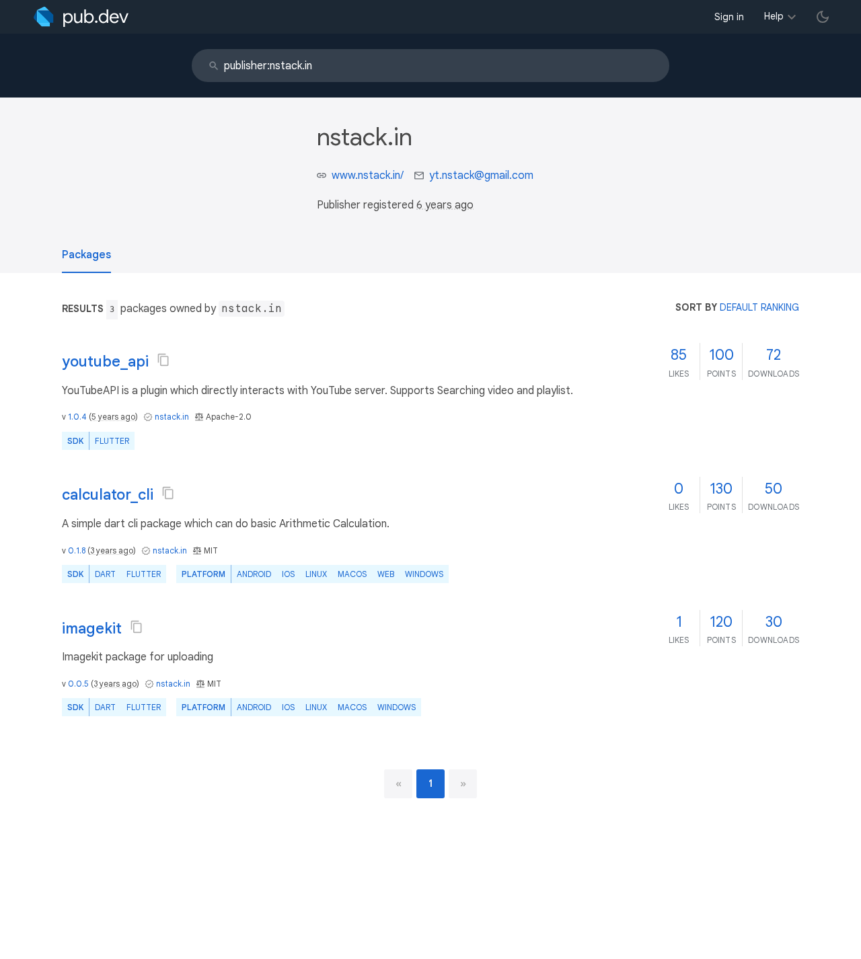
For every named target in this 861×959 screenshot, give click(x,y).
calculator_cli (107, 495)
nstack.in (172, 417)
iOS (288, 574)
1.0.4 (77, 417)
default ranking (759, 307)
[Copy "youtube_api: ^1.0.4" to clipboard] (163, 360)
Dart (105, 574)
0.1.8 (76, 550)
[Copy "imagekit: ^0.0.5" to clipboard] (136, 627)
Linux (316, 574)
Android (254, 574)
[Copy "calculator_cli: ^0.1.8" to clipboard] (168, 493)
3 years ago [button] (111, 550)
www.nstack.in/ (368, 175)
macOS (352, 574)
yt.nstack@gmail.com (481, 175)
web (385, 574)
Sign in (729, 17)
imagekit (92, 628)
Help (774, 16)
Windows (424, 574)
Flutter (112, 441)
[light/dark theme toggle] (823, 17)
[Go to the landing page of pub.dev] (81, 17)
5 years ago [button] (113, 417)
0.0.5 (78, 684)
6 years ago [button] (445, 205)
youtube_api (105, 361)
